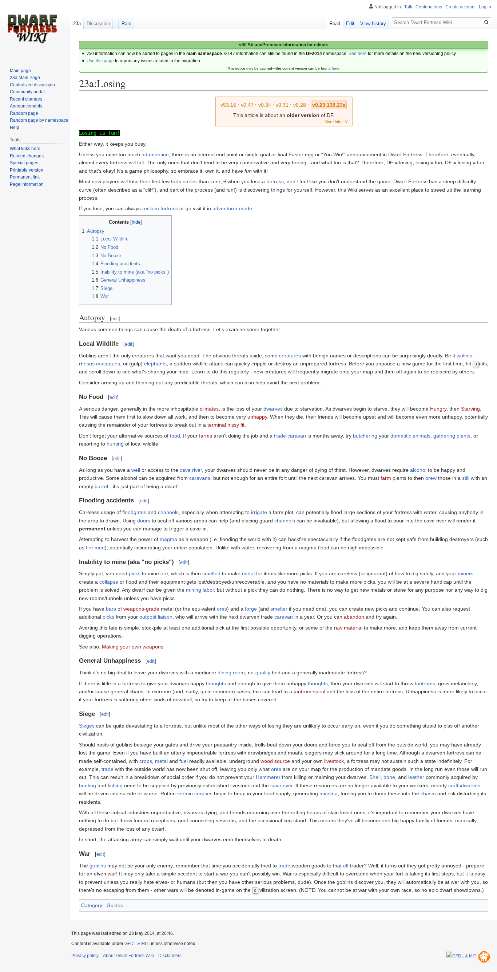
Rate (126, 23)
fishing (115, 785)
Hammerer (268, 777)
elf (346, 866)
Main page (20, 70)
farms (205, 436)
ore (164, 573)
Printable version (26, 170)
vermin (185, 793)
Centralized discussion (32, 84)
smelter (278, 609)
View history (373, 23)
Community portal (27, 91)
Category (91, 905)
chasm (428, 793)
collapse (108, 582)
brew (431, 478)
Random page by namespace (39, 120)
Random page (24, 113)
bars (111, 609)
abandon (354, 617)
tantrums (425, 683)
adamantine (155, 154)
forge (251, 609)
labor (208, 590)
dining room (231, 672)
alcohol (418, 470)
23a (77, 23)
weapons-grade (141, 609)
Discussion (98, 23)
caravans (199, 478)
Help (14, 127)
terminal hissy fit (225, 425)
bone (389, 777)
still (465, 478)
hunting (115, 444)
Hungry (438, 409)
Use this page (100, 61)
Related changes (27, 155)
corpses (203, 793)
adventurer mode (232, 208)
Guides (115, 905)
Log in (485, 6)
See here (358, 53)
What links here (25, 148)
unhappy (257, 417)
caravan (283, 617)
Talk (408, 6)
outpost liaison (155, 617)
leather (416, 777)
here (335, 68)
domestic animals (410, 436)
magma (168, 539)
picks (134, 573)
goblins (98, 866)
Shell (375, 777)
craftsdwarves (464, 785)
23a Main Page (25, 77)
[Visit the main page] (32, 29)
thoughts (216, 683)
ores (222, 609)
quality (262, 672)
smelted (211, 573)
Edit (350, 23)
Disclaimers (170, 955)
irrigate (259, 512)
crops (145, 761)
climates (209, 409)
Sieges (87, 726)
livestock (334, 761)
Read (334, 23)
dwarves (273, 409)
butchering (365, 436)
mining (193, 590)
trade (108, 769)
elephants (155, 364)
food (175, 436)
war (112, 874)
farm (386, 478)
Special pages (24, 162)
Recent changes (26, 99)
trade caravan (290, 436)
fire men (95, 547)
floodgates (134, 512)
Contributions (429, 6)
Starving (470, 409)
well (135, 470)
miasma (328, 793)
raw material (348, 628)
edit (115, 318)
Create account (460, 6)
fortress (275, 181)
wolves (464, 355)
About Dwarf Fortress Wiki (128, 955)
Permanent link (25, 177)
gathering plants (451, 436)
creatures (290, 355)
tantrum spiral (309, 691)
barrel (101, 486)
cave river (191, 470)
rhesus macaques (99, 364)
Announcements (26, 106)
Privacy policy (85, 955)
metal (248, 573)
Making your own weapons (132, 647)
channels (168, 512)
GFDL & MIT (136, 943)
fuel (183, 761)
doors (143, 521)
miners (465, 573)
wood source (275, 761)
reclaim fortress (160, 208)
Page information (27, 184)
